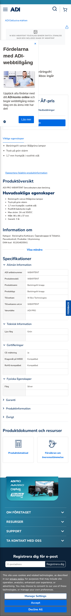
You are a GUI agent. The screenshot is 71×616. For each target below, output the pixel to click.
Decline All (35, 609)
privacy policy (17, 578)
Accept (35, 603)
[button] (68, 308)
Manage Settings (35, 596)
